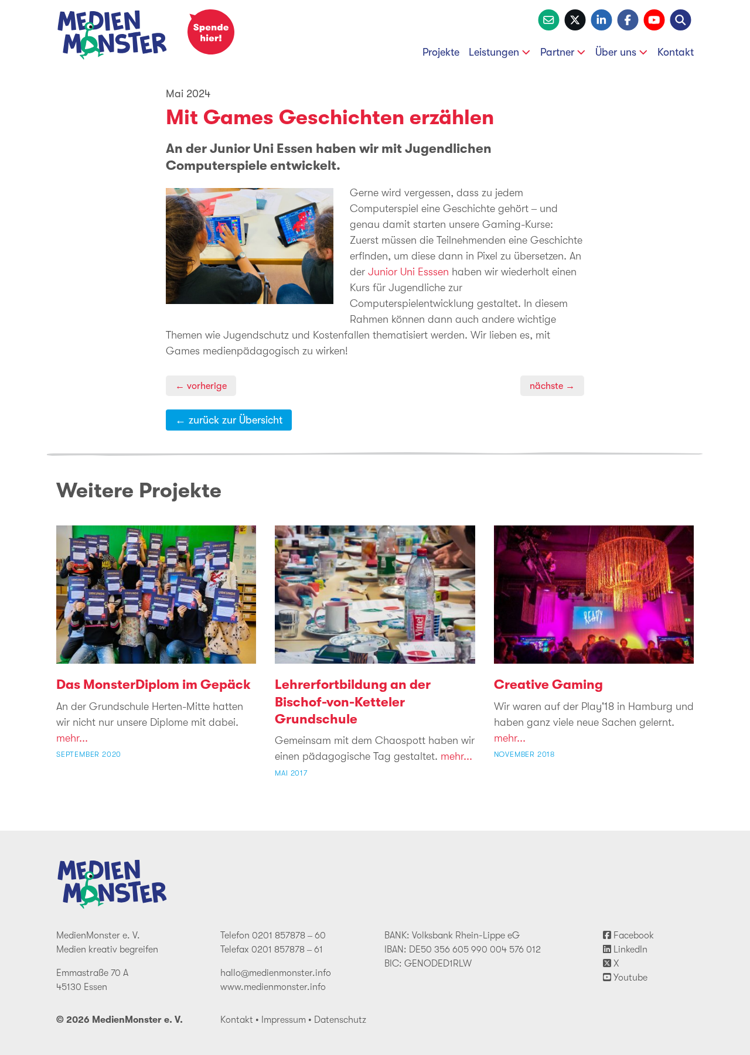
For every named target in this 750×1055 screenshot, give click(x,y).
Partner (557, 52)
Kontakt (675, 52)
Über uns (615, 52)
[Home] (112, 37)
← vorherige (201, 385)
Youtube (629, 977)
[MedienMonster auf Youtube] (654, 19)
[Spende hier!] (211, 31)
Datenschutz (340, 1020)
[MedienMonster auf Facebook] (628, 19)
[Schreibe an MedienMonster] (549, 19)
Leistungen (494, 52)
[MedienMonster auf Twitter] (575, 19)
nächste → (552, 385)
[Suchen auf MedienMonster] (680, 19)
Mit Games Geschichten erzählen (330, 117)
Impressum (283, 1020)
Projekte (440, 52)
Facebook (632, 935)
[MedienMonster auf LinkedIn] (601, 19)
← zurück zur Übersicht (228, 420)
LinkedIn (629, 949)
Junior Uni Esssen (408, 272)
